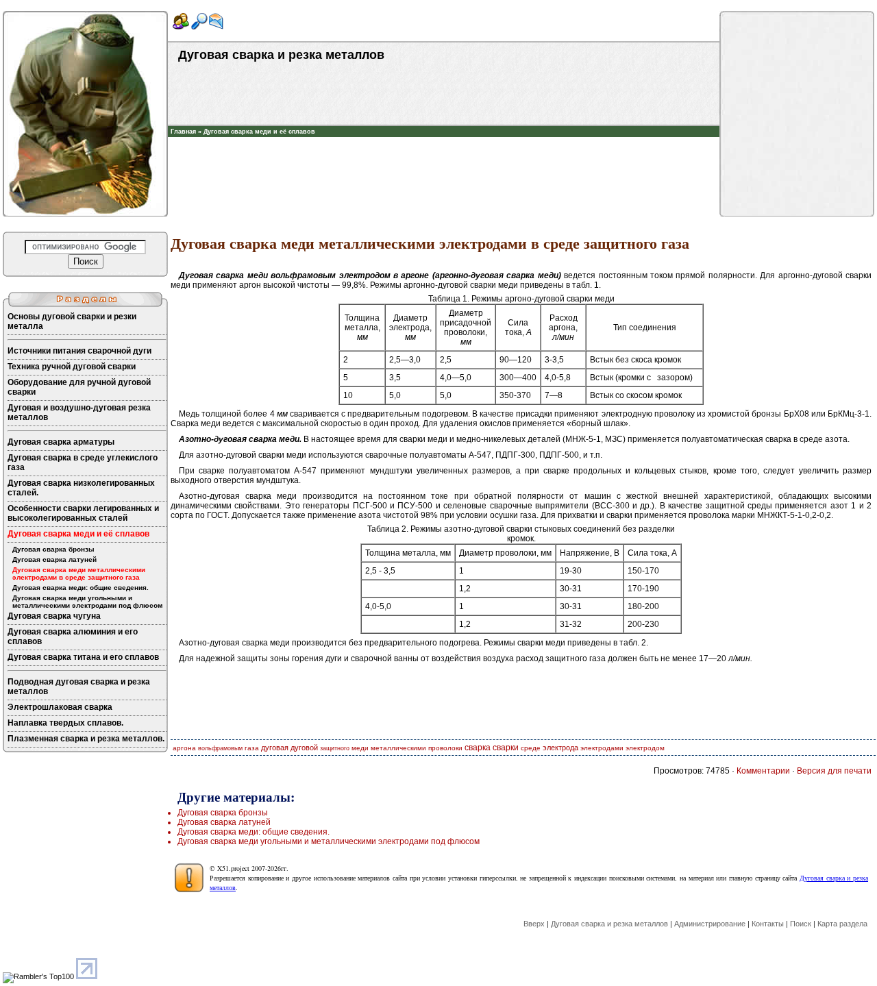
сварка (478, 747)
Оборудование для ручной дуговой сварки (79, 387)
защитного (334, 748)
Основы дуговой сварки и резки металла (72, 321)
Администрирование (709, 924)
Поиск (800, 924)
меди (360, 748)
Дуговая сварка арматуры (61, 442)
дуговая (274, 747)
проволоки (445, 748)
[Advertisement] (444, 157)
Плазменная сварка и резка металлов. (86, 738)
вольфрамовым (220, 748)
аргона (184, 748)
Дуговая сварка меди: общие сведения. (80, 587)
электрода (560, 747)
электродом (645, 748)
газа (252, 748)
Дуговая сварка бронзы (53, 549)
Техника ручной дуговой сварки (72, 366)
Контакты (768, 924)
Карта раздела (842, 924)
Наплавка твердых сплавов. (65, 723)
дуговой (304, 747)
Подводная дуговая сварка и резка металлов (79, 686)
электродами (601, 748)
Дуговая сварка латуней (54, 559)
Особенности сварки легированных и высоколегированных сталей (83, 513)
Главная (183, 131)
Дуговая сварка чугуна (54, 616)
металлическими (398, 748)
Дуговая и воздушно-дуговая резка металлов (79, 412)
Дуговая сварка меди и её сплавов (259, 131)
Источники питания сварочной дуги (79, 351)
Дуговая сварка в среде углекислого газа (83, 462)
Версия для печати (834, 771)
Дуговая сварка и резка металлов (609, 924)
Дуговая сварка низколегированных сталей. (81, 487)
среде (531, 748)
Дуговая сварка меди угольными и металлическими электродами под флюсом (87, 601)
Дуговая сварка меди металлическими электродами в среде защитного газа (78, 573)
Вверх (534, 924)
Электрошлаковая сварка (60, 707)
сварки (506, 747)
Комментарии (763, 771)
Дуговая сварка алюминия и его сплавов (73, 636)
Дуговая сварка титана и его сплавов (83, 657)
